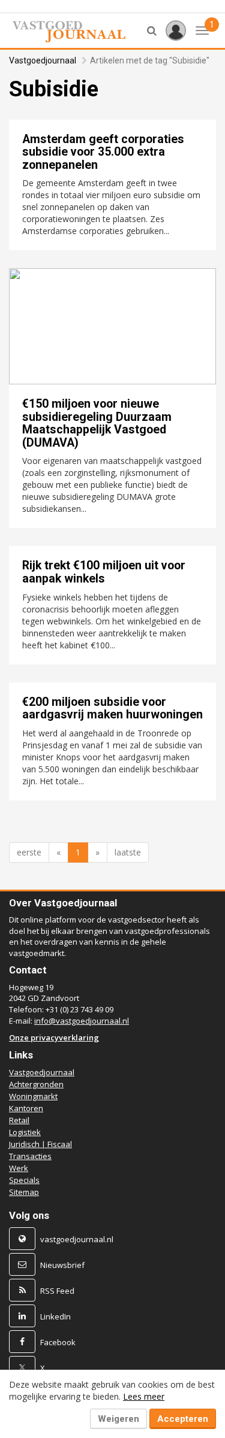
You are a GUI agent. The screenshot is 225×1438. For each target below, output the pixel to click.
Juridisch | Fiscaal (40, 1144)
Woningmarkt (33, 1096)
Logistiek (25, 1132)
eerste (29, 852)
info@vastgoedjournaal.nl (81, 1020)
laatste (128, 852)
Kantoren (26, 1108)
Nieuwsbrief (62, 1265)
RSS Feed (57, 1290)
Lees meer (143, 1396)
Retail (19, 1120)
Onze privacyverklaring (54, 1037)
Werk (18, 1168)
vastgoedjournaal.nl (76, 1239)
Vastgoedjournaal (42, 60)
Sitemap (24, 1192)
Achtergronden (36, 1084)
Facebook (58, 1342)
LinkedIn (55, 1316)
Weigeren (118, 1418)
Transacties (30, 1156)
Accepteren (182, 1418)
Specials (24, 1180)
